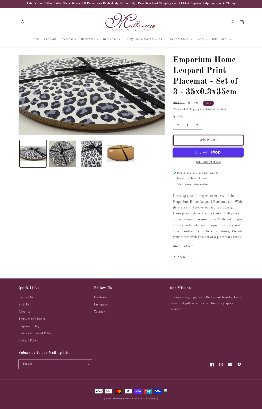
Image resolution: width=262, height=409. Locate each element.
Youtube (99, 311)
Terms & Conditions (32, 319)
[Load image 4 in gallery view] (120, 154)
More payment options (208, 162)
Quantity (178, 116)
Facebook (100, 297)
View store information (193, 184)
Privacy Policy (28, 340)
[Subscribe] (87, 364)
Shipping (194, 109)
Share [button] (182, 257)
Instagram (101, 304)
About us (24, 311)
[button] (22, 22)
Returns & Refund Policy (35, 333)
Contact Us (26, 297)
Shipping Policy (29, 326)
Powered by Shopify (148, 399)
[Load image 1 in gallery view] (33, 154)
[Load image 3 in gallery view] (91, 154)
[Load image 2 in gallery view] (62, 154)
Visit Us (24, 304)
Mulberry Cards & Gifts (125, 399)
